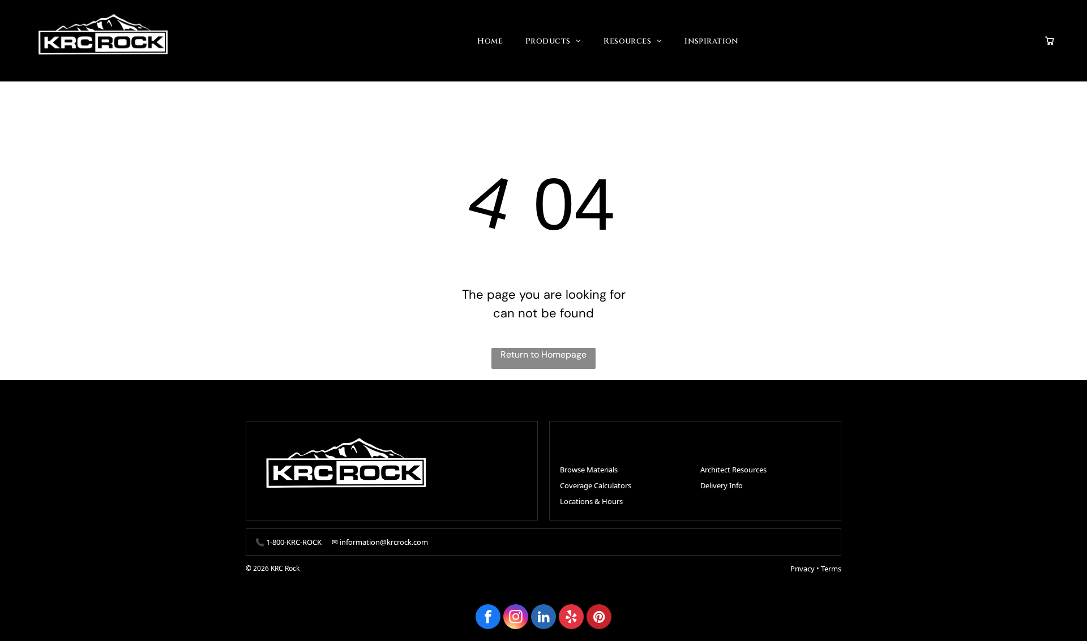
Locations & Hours (591, 501)
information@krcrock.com (384, 542)
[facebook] (488, 618)
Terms (831, 568)
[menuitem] (490, 41)
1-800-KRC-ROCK (294, 542)
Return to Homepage (543, 354)
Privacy (802, 568)
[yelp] (571, 618)
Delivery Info (721, 485)
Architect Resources (733, 469)
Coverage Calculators (595, 485)
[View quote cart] (1050, 41)
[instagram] (515, 618)
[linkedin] (543, 618)
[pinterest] (599, 618)
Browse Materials (589, 469)
